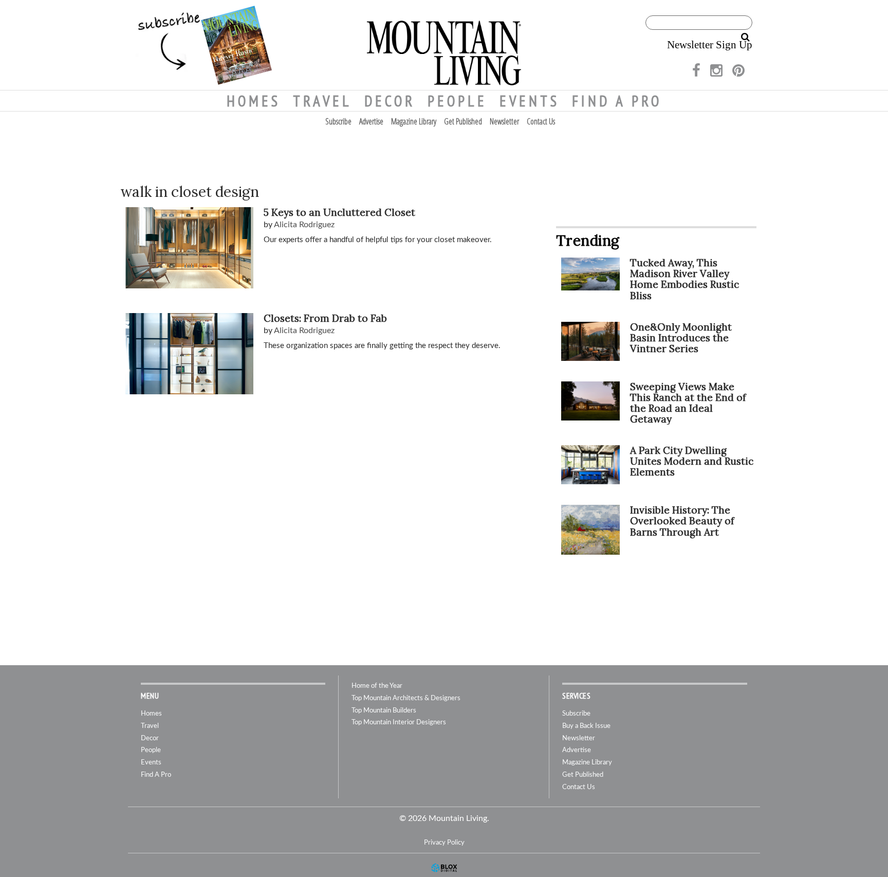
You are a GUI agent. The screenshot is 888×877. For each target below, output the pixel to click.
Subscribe (338, 121)
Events (529, 101)
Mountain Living (444, 45)
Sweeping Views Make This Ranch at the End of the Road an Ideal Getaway (688, 402)
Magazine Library (413, 121)
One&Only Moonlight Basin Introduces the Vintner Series (681, 338)
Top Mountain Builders (383, 710)
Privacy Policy (444, 842)
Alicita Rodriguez (304, 225)
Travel (322, 101)
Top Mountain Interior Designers (398, 722)
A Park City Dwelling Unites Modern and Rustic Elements (691, 461)
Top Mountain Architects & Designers (405, 698)
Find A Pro (617, 101)
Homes (254, 101)
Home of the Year (376, 686)
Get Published (463, 121)
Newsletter (504, 121)
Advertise (371, 121)
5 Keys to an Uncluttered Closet (339, 212)
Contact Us (541, 121)
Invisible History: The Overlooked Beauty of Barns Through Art (682, 521)
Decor (389, 101)
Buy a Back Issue (586, 726)
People (457, 101)
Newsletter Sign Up (709, 45)
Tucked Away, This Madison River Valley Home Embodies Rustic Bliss (684, 279)
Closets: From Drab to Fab (325, 318)
